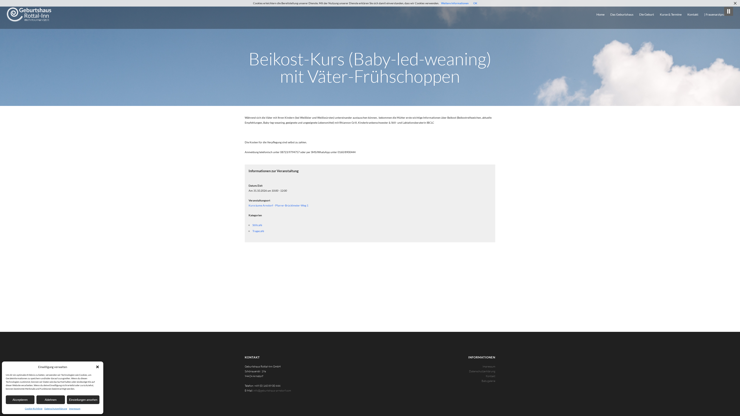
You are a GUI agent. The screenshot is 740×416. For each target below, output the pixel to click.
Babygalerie (488, 380)
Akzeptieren (20, 399)
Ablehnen (50, 399)
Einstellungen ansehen (83, 399)
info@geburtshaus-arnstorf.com (272, 390)
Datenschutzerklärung (55, 408)
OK (475, 3)
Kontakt (490, 376)
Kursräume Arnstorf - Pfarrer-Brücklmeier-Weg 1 (278, 205)
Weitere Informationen (455, 3)
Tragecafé (258, 231)
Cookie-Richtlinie (33, 408)
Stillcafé (257, 225)
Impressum (74, 408)
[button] (97, 367)
